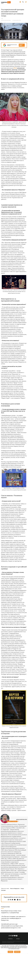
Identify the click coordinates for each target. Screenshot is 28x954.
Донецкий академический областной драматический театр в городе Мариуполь (13, 53)
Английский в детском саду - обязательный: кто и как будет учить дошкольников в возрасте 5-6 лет (12, 926)
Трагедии (3, 890)
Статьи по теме (5, 907)
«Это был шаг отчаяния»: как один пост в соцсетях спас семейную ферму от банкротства (13, 918)
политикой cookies (14, 948)
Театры (22, 888)
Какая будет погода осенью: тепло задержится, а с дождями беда (11, 912)
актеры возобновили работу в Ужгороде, (12, 61)
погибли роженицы (11, 463)
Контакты (10, 938)
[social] (8, 899)
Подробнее (17, 951)
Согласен (10, 951)
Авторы (18, 938)
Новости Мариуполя (15, 888)
